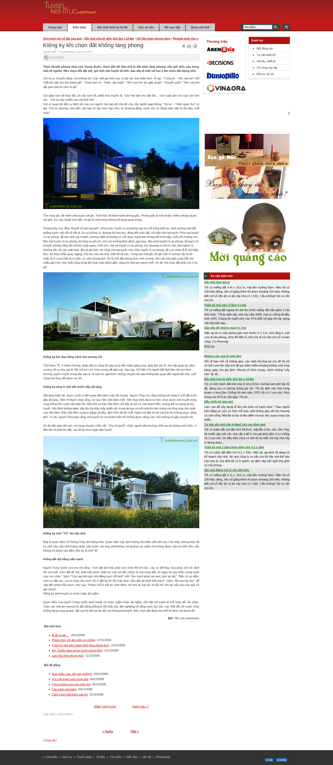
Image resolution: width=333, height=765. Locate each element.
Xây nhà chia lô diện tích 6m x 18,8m (229, 379)
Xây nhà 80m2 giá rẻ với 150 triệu (226, 470)
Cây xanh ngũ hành (64, 689)
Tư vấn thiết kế (266, 54)
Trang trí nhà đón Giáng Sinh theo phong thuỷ (80, 645)
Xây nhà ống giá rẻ (217, 282)
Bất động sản (265, 48)
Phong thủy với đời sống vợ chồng (73, 640)
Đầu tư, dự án (265, 73)
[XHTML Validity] (281, 761)
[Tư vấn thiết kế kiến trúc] (70, 11)
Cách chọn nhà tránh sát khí (70, 694)
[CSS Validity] (269, 761)
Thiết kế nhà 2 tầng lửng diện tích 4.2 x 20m (234, 447)
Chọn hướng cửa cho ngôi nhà (71, 684)
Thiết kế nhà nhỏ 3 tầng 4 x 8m (225, 305)
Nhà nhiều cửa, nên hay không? (72, 673)
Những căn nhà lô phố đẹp (222, 356)
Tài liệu (100, 756)
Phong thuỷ (163, 756)
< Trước (108, 731)
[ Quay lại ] (49, 740)
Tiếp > (134, 731)
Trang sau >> (140, 706)
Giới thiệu (51, 756)
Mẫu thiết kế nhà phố (218, 401)
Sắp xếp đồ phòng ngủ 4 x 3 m (225, 327)
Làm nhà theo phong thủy (68, 655)
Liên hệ (146, 756)
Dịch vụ (209, 346)
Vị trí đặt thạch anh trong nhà (70, 679)
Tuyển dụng (84, 756)
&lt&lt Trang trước (105, 706)
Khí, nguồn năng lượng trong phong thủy (77, 650)
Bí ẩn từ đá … (60, 635)
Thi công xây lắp (267, 67)
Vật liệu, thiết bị (266, 61)
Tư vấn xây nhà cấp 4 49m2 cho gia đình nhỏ (235, 424)
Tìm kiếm (115, 756)
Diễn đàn (131, 756)
